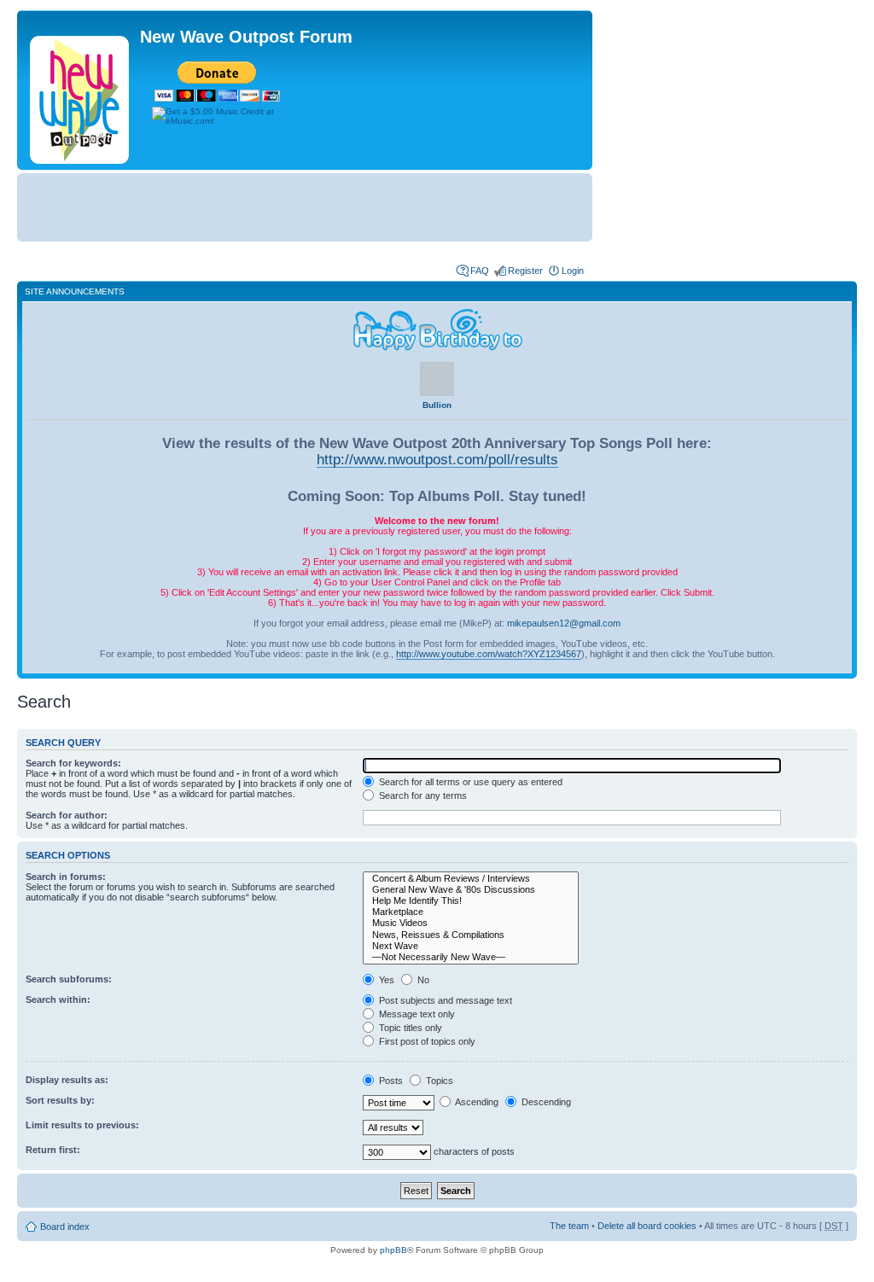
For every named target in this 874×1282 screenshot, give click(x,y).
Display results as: (67, 1080)
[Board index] (80, 96)
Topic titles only (409, 1028)
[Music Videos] (470, 923)
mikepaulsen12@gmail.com (564, 623)
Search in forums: (66, 876)
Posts (389, 1080)
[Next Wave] (470, 946)
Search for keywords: (73, 763)
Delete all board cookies (646, 1226)
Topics (438, 1080)
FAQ (479, 270)
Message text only (415, 1014)
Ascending (475, 1102)
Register (525, 270)
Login (573, 270)
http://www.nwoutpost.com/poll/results (437, 459)
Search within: (58, 999)
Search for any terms (421, 795)
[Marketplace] (470, 912)
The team (569, 1226)
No (422, 980)
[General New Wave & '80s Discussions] (470, 889)
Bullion (437, 405)
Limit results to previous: (82, 1125)
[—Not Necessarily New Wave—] (470, 957)
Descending (545, 1102)
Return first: (53, 1150)
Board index (65, 1226)
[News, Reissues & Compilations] (470, 935)
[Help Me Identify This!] (470, 900)
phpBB (393, 1250)
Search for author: (67, 815)
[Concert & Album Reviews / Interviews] (470, 878)
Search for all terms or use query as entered (469, 782)
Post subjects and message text (444, 1000)
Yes (385, 980)
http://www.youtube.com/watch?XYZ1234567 (488, 654)
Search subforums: (69, 979)
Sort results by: (60, 1100)
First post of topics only (425, 1041)
